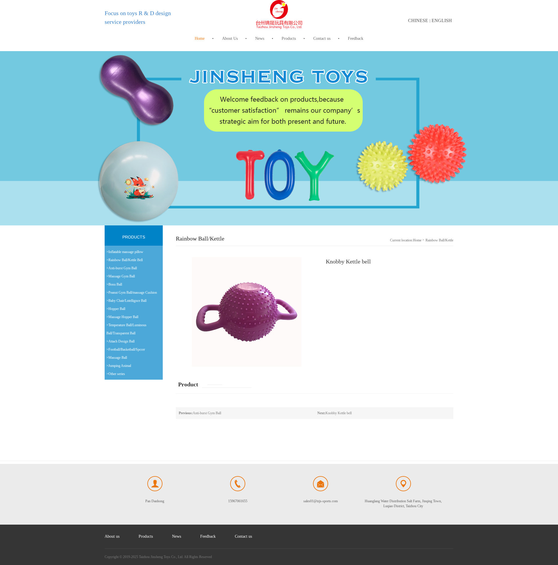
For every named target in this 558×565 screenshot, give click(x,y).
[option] (279, 138)
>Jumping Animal (118, 366)
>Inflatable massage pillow (124, 252)
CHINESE (418, 20)
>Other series (115, 374)
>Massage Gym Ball (120, 276)
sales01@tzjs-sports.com (320, 501)
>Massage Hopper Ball (122, 317)
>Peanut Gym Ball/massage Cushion (131, 292)
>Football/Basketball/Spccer (125, 349)
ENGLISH (442, 20)
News (259, 38)
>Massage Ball (116, 358)
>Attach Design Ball (120, 341)
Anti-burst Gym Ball (200, 413)
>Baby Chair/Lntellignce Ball (126, 301)
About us (112, 536)
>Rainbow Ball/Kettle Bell (124, 260)
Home (200, 38)
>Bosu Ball (114, 284)
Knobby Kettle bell (334, 413)
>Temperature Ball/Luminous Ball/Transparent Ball (126, 329)
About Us (230, 38)
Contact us (321, 38)
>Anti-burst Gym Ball (121, 268)
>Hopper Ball (115, 309)
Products (289, 38)
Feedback (355, 38)
